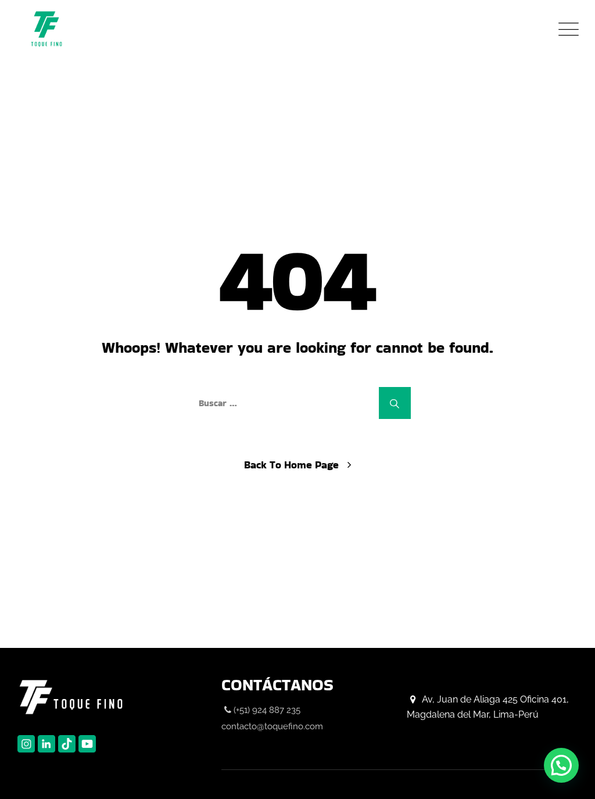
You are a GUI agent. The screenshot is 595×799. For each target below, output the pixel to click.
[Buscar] (395, 403)
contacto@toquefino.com (272, 726)
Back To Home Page (291, 464)
